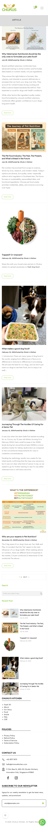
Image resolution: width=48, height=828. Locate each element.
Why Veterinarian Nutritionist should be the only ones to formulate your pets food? (21, 55)
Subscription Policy (11, 743)
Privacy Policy (9, 736)
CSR (5, 719)
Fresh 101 (7, 705)
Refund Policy (9, 738)
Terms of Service (10, 740)
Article (6, 714)
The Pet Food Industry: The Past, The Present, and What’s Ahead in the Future (22, 157)
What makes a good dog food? (16, 349)
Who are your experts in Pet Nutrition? (19, 537)
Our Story (8, 710)
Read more (7, 112)
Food (6, 712)
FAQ (5, 717)
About (6, 707)
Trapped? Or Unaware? (12, 255)
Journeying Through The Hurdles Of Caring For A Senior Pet (22, 425)
